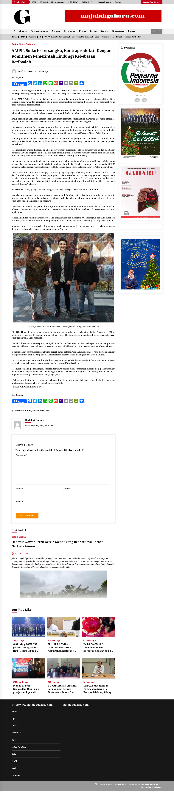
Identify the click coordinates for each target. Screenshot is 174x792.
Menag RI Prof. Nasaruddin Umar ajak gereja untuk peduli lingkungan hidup (26, 689)
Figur (14, 718)
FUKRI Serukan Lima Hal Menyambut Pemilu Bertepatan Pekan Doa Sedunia (62, 689)
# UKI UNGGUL (87, 2)
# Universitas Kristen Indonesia (52, 2)
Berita (15, 44)
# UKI (34, 2)
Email (67, 489)
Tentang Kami (106, 784)
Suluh (14, 768)
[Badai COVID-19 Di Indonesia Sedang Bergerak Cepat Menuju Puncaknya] (98, 627)
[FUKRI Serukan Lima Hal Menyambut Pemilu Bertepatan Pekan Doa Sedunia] (63, 668)
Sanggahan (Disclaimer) (151, 787)
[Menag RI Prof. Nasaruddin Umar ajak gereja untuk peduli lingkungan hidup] (28, 668)
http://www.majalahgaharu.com (39, 425)
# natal (118, 2)
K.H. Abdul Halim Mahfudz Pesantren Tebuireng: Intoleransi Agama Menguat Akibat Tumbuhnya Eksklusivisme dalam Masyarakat (62, 647)
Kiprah (22, 537)
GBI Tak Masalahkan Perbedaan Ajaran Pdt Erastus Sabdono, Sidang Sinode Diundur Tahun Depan (97, 689)
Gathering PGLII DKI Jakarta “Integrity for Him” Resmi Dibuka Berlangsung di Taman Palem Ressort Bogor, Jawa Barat (26, 647)
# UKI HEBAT (73, 2)
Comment (21, 455)
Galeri (14, 725)
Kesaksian (16, 732)
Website (20, 501)
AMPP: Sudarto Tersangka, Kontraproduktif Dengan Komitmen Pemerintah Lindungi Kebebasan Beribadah (61, 56)
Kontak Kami (120, 784)
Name (19, 489)
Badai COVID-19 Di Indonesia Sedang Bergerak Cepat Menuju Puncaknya (97, 647)
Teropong (16, 775)
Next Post (17, 530)
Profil (14, 761)
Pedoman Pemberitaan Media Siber (144, 784)
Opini (14, 754)
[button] (154, 31)
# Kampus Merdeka (104, 2)
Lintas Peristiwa (27, 44)
